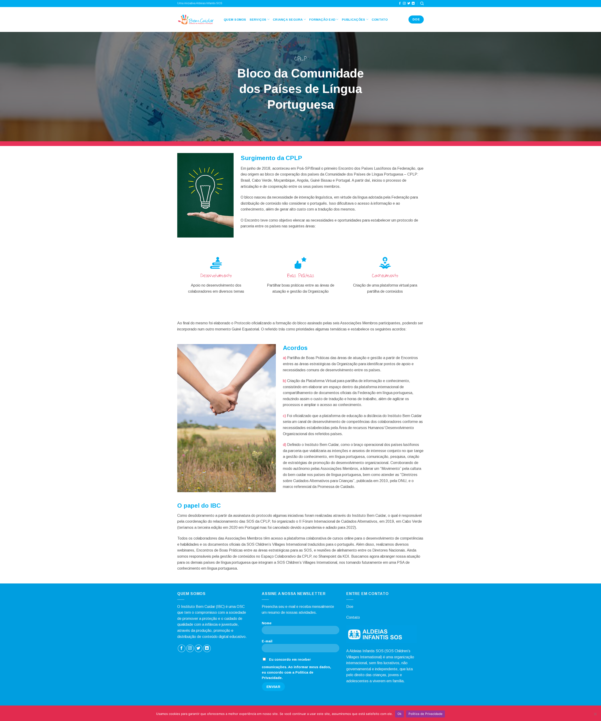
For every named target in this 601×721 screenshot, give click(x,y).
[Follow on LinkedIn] (413, 3)
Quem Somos (235, 19)
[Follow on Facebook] (399, 3)
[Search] (422, 3)
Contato (380, 19)
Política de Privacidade (425, 714)
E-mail (267, 641)
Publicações (353, 19)
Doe (349, 607)
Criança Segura (288, 19)
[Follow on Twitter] (408, 3)
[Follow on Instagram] (404, 3)
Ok (399, 714)
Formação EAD (322, 19)
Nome (267, 623)
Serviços (258, 19)
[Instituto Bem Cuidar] (197, 19)
